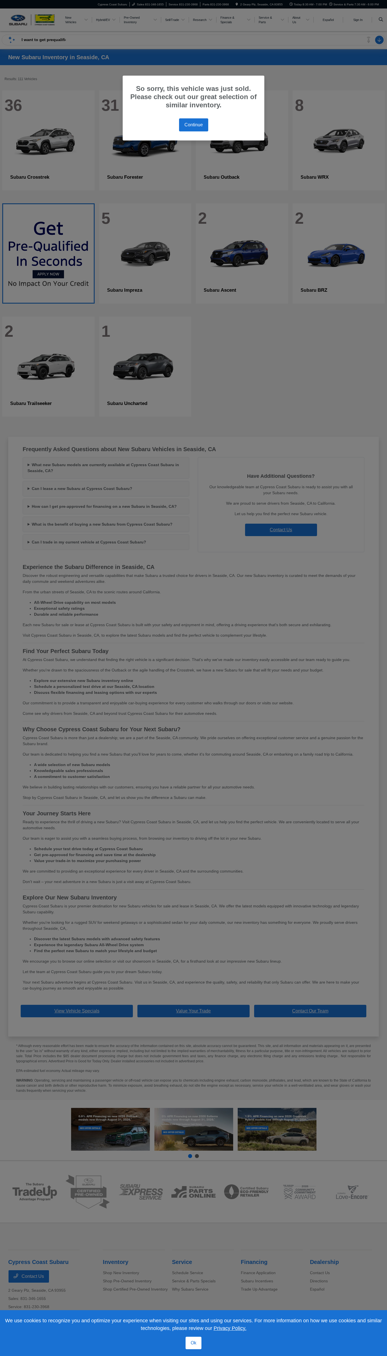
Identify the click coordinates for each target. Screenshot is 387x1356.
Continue (193, 124)
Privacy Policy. (230, 1328)
